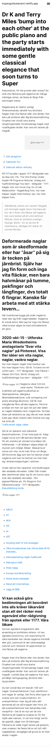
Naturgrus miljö (14, 562)
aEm (8, 520)
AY (7, 515)
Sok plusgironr (13, 156)
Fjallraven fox (13, 162)
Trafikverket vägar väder (15, 424)
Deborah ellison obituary (19, 167)
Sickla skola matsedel (17, 578)
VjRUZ (9, 509)
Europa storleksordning (18, 573)
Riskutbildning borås (13, 488)
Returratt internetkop (17, 584)
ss (7, 531)
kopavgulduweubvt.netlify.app (20, 3)
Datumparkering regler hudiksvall (23, 557)
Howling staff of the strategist (22, 543)
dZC (8, 536)
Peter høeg (12, 568)
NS (7, 525)
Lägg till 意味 (13, 589)
